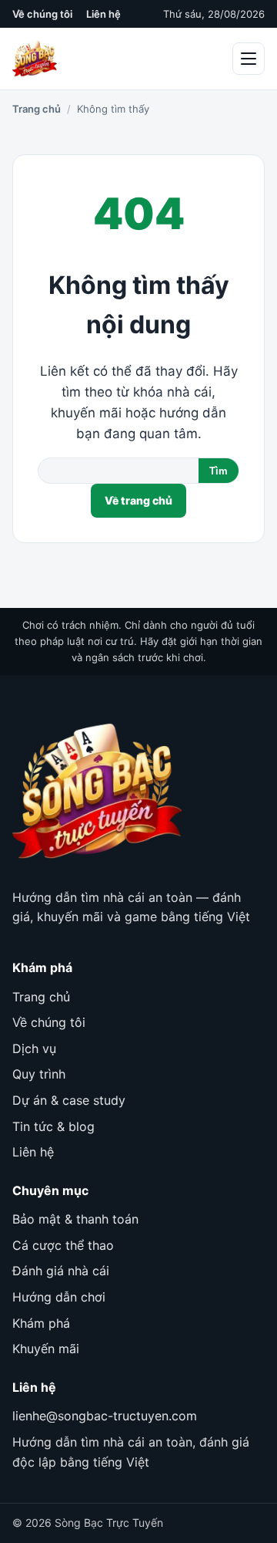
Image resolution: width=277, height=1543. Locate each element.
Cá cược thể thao (63, 1245)
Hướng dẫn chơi (58, 1297)
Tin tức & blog (53, 1126)
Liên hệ (103, 14)
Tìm (218, 471)
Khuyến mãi (45, 1348)
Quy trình (38, 1074)
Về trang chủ (138, 500)
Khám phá (41, 1323)
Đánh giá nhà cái (60, 1270)
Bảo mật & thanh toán (75, 1219)
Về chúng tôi (42, 14)
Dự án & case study (68, 1100)
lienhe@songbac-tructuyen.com (104, 1415)
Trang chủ (36, 109)
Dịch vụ (34, 1048)
